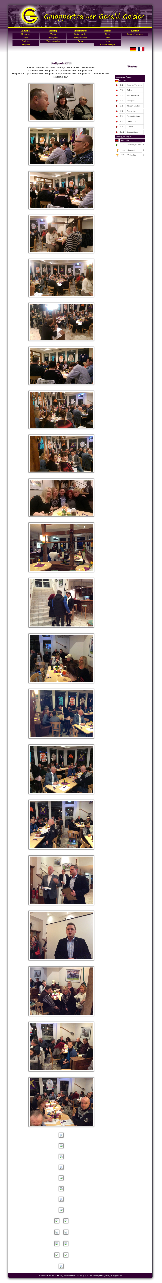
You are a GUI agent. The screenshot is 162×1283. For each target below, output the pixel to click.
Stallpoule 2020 (68, 73)
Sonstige (61, 67)
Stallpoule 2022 (85, 73)
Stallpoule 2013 (35, 70)
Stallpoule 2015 (68, 70)
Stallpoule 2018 (35, 73)
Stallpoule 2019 (52, 73)
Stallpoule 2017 (19, 73)
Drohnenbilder (88, 67)
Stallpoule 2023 (101, 73)
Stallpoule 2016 (85, 70)
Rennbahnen (73, 67)
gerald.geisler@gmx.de (113, 1276)
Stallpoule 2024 (60, 77)
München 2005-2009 (45, 67)
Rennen (30, 67)
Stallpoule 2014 (52, 70)
